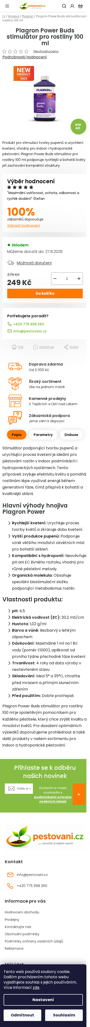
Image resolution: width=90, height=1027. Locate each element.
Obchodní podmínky (22, 934)
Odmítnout (22, 1015)
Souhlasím (64, 1015)
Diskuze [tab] (71, 434)
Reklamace (14, 948)
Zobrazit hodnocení (23, 225)
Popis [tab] (17, 434)
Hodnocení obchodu (22, 912)
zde (36, 987)
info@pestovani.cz (30, 331)
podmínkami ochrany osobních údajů (53, 799)
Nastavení (43, 1000)
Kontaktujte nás (18, 926)
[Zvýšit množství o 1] (79, 279)
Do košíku (45, 293)
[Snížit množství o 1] (55, 279)
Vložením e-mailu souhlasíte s (53, 795)
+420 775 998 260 (28, 324)
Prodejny (12, 919)
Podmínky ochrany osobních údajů (34, 941)
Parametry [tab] (43, 434)
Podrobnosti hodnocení (24, 57)
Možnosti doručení (34, 263)
